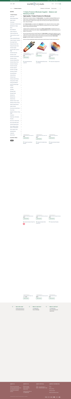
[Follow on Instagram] (59, 0)
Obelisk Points (12, 98)
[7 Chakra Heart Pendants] (55, 257)
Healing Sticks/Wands (14, 82)
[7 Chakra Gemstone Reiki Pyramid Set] (42, 257)
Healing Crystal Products (14, 78)
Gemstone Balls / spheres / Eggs (14, 50)
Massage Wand (12, 91)
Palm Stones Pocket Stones (15, 108)
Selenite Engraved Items (14, 124)
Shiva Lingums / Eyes (14, 129)
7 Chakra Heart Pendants (53, 295)
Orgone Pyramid (13, 106)
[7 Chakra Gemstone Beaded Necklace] (55, 178)
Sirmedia (26, 396)
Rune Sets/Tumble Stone (14, 122)
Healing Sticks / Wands (14, 80)
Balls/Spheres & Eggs (14, 25)
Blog (54, 0)
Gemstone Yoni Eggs (13, 69)
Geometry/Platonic (13, 73)
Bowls (11, 27)
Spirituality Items (13, 131)
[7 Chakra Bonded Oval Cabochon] (29, 97)
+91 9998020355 (35, 308)
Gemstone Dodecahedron (14, 56)
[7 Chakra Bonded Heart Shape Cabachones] (55, 47)
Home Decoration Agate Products (14, 85)
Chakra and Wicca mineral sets (14, 36)
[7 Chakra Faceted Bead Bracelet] (29, 178)
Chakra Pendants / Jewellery (15, 40)
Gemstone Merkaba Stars (14, 60)
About (57, 0)
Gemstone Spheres (13, 67)
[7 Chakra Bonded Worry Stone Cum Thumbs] (42, 97)
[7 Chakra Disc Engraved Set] (55, 97)
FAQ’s (52, 0)
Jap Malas (12, 89)
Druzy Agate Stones (13, 42)
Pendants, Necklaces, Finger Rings (15, 113)
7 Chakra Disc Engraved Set (53, 135)
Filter (12, 140)
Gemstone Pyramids (13, 65)
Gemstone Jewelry (13, 58)
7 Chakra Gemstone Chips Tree (28, 295)
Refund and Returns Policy (53, 392)
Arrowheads (12, 22)
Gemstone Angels (13, 47)
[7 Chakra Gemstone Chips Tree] (29, 257)
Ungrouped (12, 133)
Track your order (52, 390)
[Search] (50, 4)
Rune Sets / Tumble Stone (14, 120)
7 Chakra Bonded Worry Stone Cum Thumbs (41, 136)
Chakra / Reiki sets (13, 31)
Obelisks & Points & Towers (15, 102)
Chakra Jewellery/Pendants (15, 38)
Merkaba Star (12, 95)
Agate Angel (12, 16)
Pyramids (11, 118)
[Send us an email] (60, 0)
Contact (48, 0)
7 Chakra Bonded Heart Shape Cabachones (53, 55)
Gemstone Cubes (13, 54)
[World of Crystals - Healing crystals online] (35, 4)
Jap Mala (11, 87)
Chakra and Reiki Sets (14, 33)
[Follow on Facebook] (58, 0)
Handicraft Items (13, 75)
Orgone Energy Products (14, 104)
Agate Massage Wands (14, 18)
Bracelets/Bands (13, 29)
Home (11, 3)
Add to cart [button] (26, 57)
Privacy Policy (51, 388)
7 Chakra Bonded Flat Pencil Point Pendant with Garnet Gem (28, 54)
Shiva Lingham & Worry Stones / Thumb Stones (14, 127)
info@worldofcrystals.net (20, 308)
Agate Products (12, 20)
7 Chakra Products (13, 14)
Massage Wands (13, 93)
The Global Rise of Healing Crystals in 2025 (43, 387)
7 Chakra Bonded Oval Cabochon (28, 135)
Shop (14, 3)
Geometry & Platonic (13, 71)
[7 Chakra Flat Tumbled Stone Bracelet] (42, 178)
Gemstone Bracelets (13, 52)
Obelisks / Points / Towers (14, 100)
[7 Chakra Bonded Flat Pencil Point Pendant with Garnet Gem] (29, 46)
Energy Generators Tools (14, 45)
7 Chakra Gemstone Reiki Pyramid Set (42, 295)
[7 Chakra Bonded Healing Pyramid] (42, 46)
